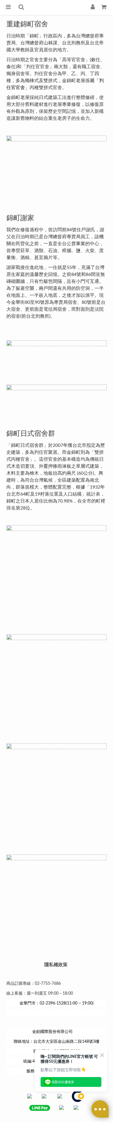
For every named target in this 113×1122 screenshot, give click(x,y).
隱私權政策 (56, 964)
